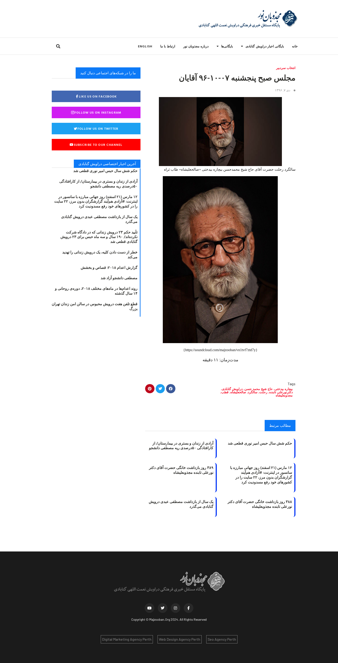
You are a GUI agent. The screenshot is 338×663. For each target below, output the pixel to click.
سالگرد (253, 392)
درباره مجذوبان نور (196, 46)
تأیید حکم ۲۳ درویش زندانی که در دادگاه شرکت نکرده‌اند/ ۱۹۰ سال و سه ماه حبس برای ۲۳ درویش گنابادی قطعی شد (98, 236)
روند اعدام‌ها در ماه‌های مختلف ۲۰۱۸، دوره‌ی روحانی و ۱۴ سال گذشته (96, 291)
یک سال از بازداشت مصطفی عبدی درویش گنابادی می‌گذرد (181, 504)
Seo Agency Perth (222, 639)
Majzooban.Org (159, 619)
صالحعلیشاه (238, 392)
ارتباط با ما (167, 46)
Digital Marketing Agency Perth (127, 639)
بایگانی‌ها (227, 46)
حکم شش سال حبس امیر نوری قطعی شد (260, 443)
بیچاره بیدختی (284, 389)
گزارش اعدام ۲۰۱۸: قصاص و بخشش (109, 267)
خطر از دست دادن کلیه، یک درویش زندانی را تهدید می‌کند (99, 254)
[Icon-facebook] (188, 608)
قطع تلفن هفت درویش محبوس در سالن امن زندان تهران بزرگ (94, 306)
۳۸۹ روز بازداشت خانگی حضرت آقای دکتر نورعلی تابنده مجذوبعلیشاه (181, 470)
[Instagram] (175, 608)
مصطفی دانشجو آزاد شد (119, 278)
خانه (295, 46)
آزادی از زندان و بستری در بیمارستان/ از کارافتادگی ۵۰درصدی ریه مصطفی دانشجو (181, 445)
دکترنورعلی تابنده (281, 392)
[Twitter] (162, 608)
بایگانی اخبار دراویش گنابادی (265, 46)
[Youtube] (149, 608)
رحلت (263, 392)
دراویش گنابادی (232, 389)
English (145, 46)
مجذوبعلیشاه (284, 395)
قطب (225, 392)
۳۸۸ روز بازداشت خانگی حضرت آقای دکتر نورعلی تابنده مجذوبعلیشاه (260, 504)
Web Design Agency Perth (179, 639)
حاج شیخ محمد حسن (258, 389)
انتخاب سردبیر (285, 68)
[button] (58, 46)
